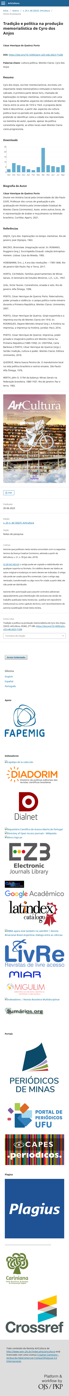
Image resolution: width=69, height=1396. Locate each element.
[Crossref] (34, 1332)
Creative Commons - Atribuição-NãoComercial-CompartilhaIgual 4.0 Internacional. (32, 1358)
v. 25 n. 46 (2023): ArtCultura (36, 10)
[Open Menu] (3, 3)
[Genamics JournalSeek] (14, 888)
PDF (10, 492)
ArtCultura (13, 3)
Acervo (15, 10)
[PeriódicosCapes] (34, 1164)
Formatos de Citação (15, 635)
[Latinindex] (33, 926)
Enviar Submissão (16, 657)
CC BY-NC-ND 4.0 (11, 564)
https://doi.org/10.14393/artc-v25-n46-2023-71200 (36, 54)
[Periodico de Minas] (34, 1096)
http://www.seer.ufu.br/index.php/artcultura (30, 1351)
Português (10, 686)
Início (5, 10)
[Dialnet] (32, 784)
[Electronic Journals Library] (29, 877)
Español (9, 681)
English (9, 676)
